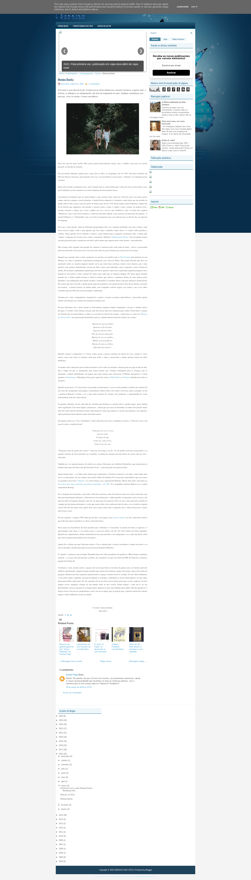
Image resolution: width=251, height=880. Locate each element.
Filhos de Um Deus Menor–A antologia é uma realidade (135, 648)
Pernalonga (70, 377)
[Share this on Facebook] (65, 615)
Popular (155, 39)
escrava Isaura (119, 517)
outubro (64, 760)
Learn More (182, 7)
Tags (165, 39)
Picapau (126, 377)
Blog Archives (178, 39)
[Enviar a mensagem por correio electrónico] (60, 619)
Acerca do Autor (104, 26)
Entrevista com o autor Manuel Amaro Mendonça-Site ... (76, 789)
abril (63, 781)
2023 (61, 724)
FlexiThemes (106, 877)
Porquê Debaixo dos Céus (83, 26)
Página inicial (105, 661)
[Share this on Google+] (71, 615)
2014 (61, 819)
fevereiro (65, 805)
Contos (98, 73)
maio (63, 777)
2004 (61, 857)
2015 (61, 815)
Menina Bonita (65, 79)
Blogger (149, 870)
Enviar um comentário (72, 693)
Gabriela (81, 480)
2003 (61, 861)
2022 (61, 728)
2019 (61, 741)
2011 (61, 832)
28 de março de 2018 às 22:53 (79, 687)
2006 (61, 849)
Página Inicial (63, 26)
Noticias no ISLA (67, 795)
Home (61, 73)
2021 (61, 733)
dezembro (65, 756)
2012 (61, 828)
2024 (61, 720)
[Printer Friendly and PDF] (161, 208)
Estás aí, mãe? (168, 140)
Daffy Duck (115, 377)
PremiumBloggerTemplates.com (145, 877)
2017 (61, 749)
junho (63, 773)
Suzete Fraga (72, 675)
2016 (61, 754)
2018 (61, 745)
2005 (61, 853)
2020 (61, 737)
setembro (65, 764)
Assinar (171, 72)
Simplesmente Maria (120, 237)
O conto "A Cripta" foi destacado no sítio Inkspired (100, 648)
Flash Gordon (125, 257)
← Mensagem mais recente (70, 661)
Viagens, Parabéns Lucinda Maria (117, 646)
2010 (61, 836)
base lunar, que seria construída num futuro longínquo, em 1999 (84, 484)
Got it (194, 7)
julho (63, 769)
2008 (61, 840)
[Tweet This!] (68, 615)
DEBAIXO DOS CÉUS (123, 870)
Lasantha (129, 877)
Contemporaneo (86, 73)
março (64, 786)
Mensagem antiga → (137, 661)
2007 (61, 844)
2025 (61, 716)
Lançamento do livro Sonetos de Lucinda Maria (83, 646)
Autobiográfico (72, 73)
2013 (61, 823)
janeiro (64, 809)
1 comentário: (94, 84)
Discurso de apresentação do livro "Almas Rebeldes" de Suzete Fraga (66, 649)
